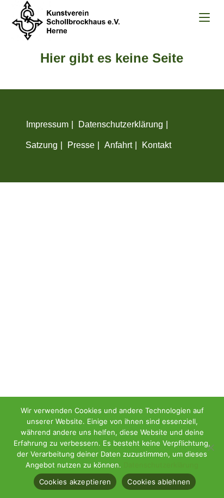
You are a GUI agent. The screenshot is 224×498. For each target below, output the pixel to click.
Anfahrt (118, 145)
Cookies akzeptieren (75, 481)
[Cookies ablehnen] (210, 447)
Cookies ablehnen (158, 481)
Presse (81, 145)
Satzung (42, 145)
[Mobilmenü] (204, 17)
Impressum (47, 124)
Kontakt (156, 145)
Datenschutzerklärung (120, 124)
